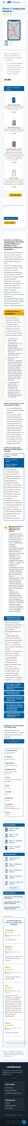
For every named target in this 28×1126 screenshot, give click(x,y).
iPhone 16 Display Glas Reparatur (15, 865)
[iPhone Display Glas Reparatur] (6, 859)
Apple (7, 794)
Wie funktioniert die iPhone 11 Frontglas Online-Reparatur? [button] (14, 618)
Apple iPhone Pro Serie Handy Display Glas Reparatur (13, 897)
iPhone (7, 800)
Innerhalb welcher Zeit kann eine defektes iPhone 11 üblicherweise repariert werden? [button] (15, 699)
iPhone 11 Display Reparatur (14, 829)
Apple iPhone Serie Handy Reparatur (16, 1053)
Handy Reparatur (12, 1051)
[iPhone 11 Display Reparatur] (6, 830)
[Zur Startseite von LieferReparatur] (14, 2)
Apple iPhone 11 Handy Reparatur (11, 1054)
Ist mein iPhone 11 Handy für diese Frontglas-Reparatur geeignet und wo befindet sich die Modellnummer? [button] (15, 687)
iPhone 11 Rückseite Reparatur (14, 847)
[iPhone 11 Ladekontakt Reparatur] (6, 842)
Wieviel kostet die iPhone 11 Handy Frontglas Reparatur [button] (14, 693)
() (10, 14)
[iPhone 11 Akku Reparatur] (6, 836)
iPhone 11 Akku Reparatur (13, 835)
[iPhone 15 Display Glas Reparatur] (6, 871)
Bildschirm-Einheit (13, 347)
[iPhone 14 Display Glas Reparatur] (6, 877)
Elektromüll (11, 359)
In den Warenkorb (15, 195)
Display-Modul (10, 252)
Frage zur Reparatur (11, 218)
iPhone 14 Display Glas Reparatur (15, 877)
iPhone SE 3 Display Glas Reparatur (16, 883)
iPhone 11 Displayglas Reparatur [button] (11, 460)
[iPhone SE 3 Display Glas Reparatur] (6, 883)
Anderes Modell (9, 223)
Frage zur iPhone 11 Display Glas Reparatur (14, 741)
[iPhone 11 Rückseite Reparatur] (6, 848)
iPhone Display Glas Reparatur (14, 859)
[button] (24, 2)
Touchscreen (15, 257)
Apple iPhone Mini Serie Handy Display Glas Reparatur (12, 902)
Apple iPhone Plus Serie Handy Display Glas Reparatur (12, 908)
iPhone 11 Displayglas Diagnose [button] (11, 455)
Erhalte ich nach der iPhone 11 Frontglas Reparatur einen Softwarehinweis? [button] (14, 715)
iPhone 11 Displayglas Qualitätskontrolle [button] (11, 465)
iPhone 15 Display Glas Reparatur (15, 871)
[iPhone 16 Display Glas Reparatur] (6, 865)
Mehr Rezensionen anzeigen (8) (16, 1042)
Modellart (5, 1051)
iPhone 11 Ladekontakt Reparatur (15, 841)
